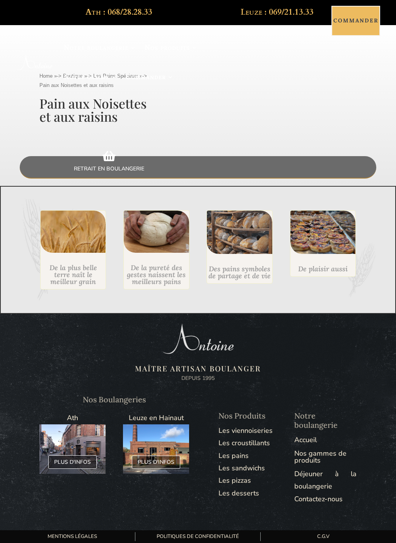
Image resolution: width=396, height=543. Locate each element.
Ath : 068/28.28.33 (118, 12)
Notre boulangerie (96, 47)
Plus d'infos (72, 462)
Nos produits (167, 47)
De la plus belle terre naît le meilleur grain (73, 274)
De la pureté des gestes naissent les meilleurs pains (156, 274)
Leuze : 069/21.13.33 (277, 12)
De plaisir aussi (323, 268)
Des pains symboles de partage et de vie (239, 272)
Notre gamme (86, 76)
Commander (146, 76)
